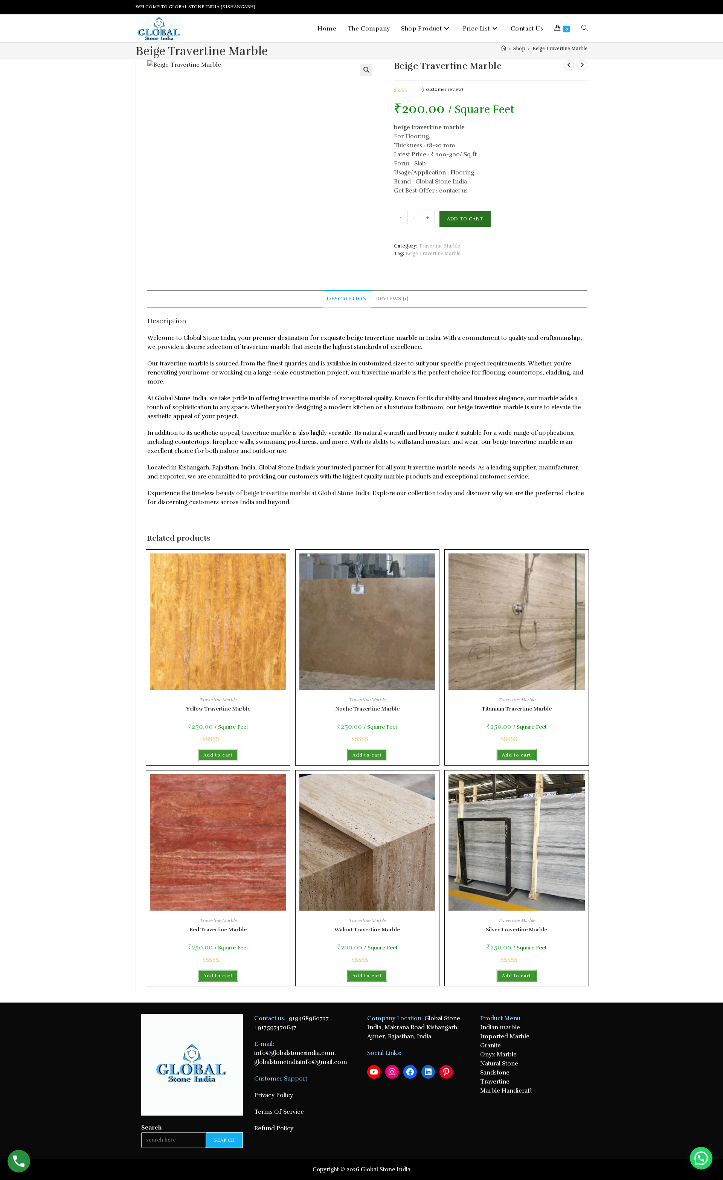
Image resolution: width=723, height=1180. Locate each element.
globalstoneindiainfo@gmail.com (300, 1062)
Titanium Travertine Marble (517, 709)
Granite (490, 1045)
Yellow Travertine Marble (218, 709)
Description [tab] (346, 298)
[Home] (503, 49)
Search (151, 1127)
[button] (366, 70)
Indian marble (500, 1027)
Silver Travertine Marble (516, 929)
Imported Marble (504, 1036)
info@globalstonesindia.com (294, 1053)
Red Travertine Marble (218, 929)
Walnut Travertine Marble (367, 929)
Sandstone (495, 1072)
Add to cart (465, 219)
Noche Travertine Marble (367, 709)
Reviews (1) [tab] (392, 298)
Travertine (494, 1081)
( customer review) (442, 89)
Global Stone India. (343, 493)
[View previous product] (569, 65)
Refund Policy (273, 1128)
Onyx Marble (498, 1054)
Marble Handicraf (505, 1090)
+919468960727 (307, 1018)
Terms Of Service (279, 1112)
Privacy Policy (273, 1095)
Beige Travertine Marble (559, 49)
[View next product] (582, 65)
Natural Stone (499, 1063)
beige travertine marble (277, 493)
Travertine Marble (439, 246)
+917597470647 (275, 1027)
